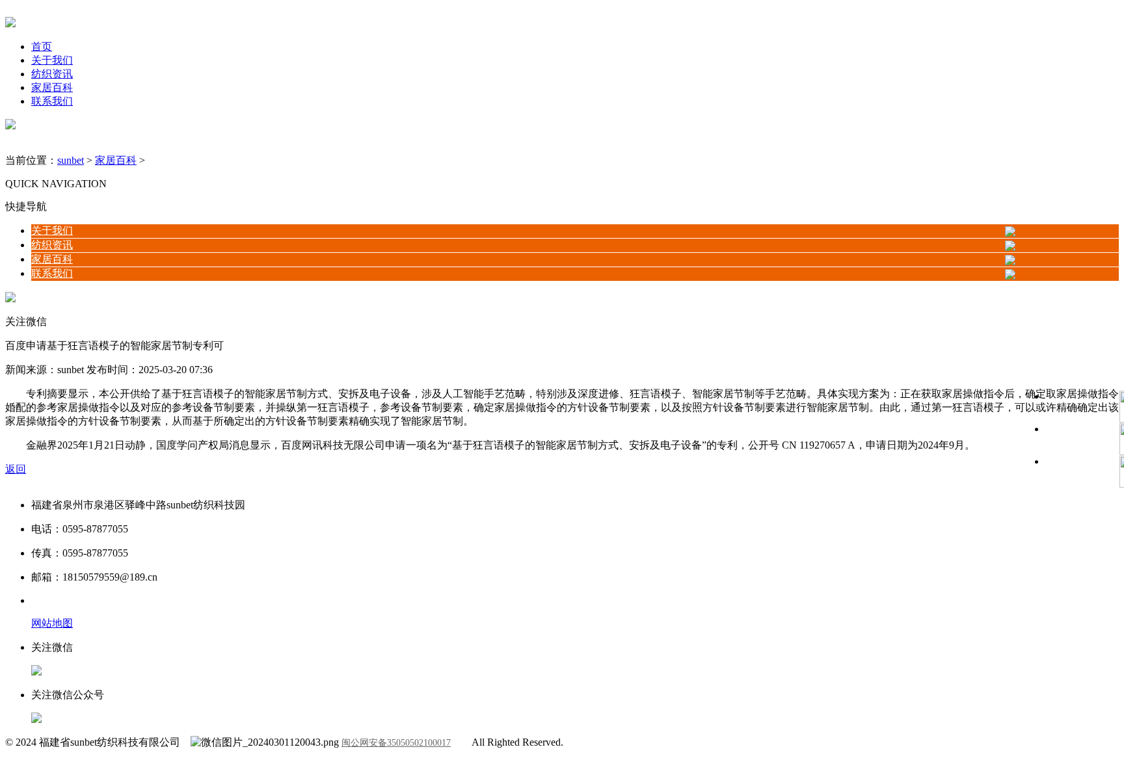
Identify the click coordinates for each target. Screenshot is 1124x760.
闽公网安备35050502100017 (396, 743)
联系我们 (52, 101)
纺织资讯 (52, 73)
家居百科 (52, 87)
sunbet (70, 160)
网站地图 (52, 623)
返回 (15, 469)
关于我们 (52, 60)
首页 (41, 46)
